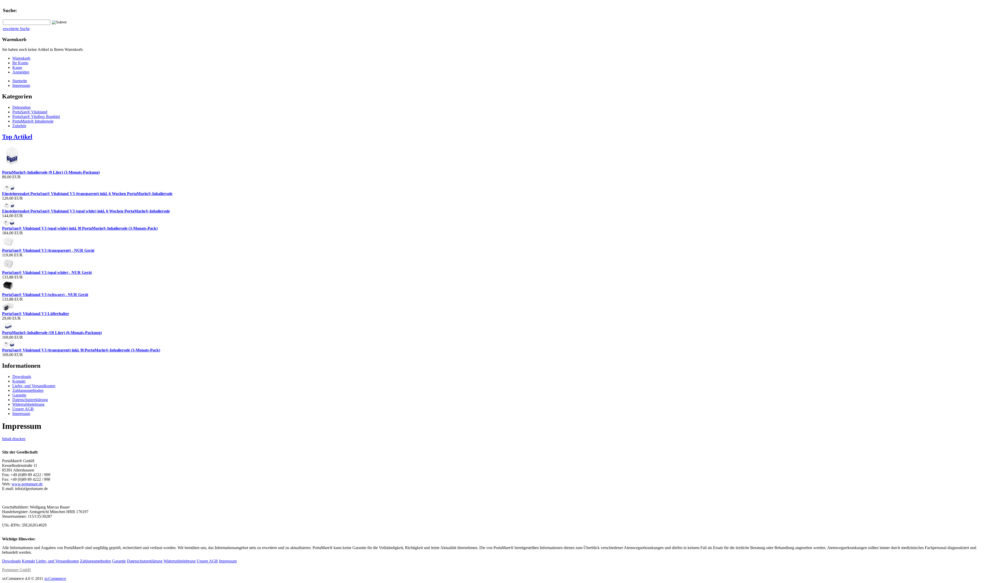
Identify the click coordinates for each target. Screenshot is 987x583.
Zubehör (19, 126)
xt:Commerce (55, 578)
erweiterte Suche (16, 28)
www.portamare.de (27, 484)
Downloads (21, 376)
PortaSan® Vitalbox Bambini (36, 116)
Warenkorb (21, 58)
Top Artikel (17, 136)
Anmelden (20, 72)
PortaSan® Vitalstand (29, 112)
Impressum (21, 85)
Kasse (17, 67)
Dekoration (21, 107)
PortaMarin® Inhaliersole (32, 121)
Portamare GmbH (16, 570)
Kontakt (18, 381)
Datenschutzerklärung (30, 399)
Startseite (19, 81)
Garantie (19, 395)
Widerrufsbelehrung (28, 404)
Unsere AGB (23, 409)
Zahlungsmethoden (27, 390)
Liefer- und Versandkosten (33, 386)
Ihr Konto (20, 63)
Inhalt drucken (13, 439)
